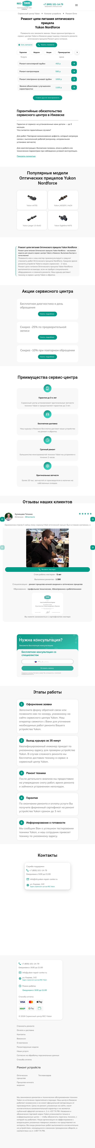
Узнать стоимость (47, 45)
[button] (2, 519)
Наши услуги (22, 1051)
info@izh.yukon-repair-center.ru (43, 879)
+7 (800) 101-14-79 (53, 4)
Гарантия (23, 52)
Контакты (21, 1034)
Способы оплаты (24, 1059)
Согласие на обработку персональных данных (38, 1055)
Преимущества (64, 52)
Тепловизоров (44, 1075)
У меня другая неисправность (47, 98)
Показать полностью (26, 156)
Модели (36, 52)
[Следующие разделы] (77, 52)
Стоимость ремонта (25, 1026)
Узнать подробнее (47, 314)
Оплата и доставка (25, 1030)
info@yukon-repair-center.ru (34, 972)
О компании (22, 1043)
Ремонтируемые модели (28, 1047)
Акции (48, 52)
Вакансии (21, 1038)
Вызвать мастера (48, 569)
